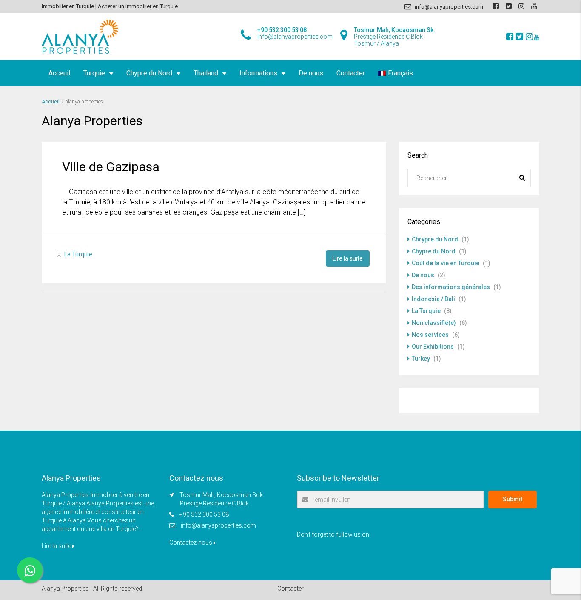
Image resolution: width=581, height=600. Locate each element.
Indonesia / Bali (433, 299)
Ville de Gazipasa (110, 166)
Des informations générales (451, 287)
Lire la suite (348, 258)
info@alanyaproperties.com (218, 525)
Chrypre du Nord (435, 239)
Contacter (350, 73)
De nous (311, 73)
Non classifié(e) (434, 322)
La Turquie (78, 254)
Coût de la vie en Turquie (445, 263)
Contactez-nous (191, 542)
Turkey (421, 358)
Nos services (430, 334)
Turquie (94, 73)
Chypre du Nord (149, 73)
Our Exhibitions (433, 346)
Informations (258, 73)
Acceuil (59, 73)
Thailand (206, 73)
